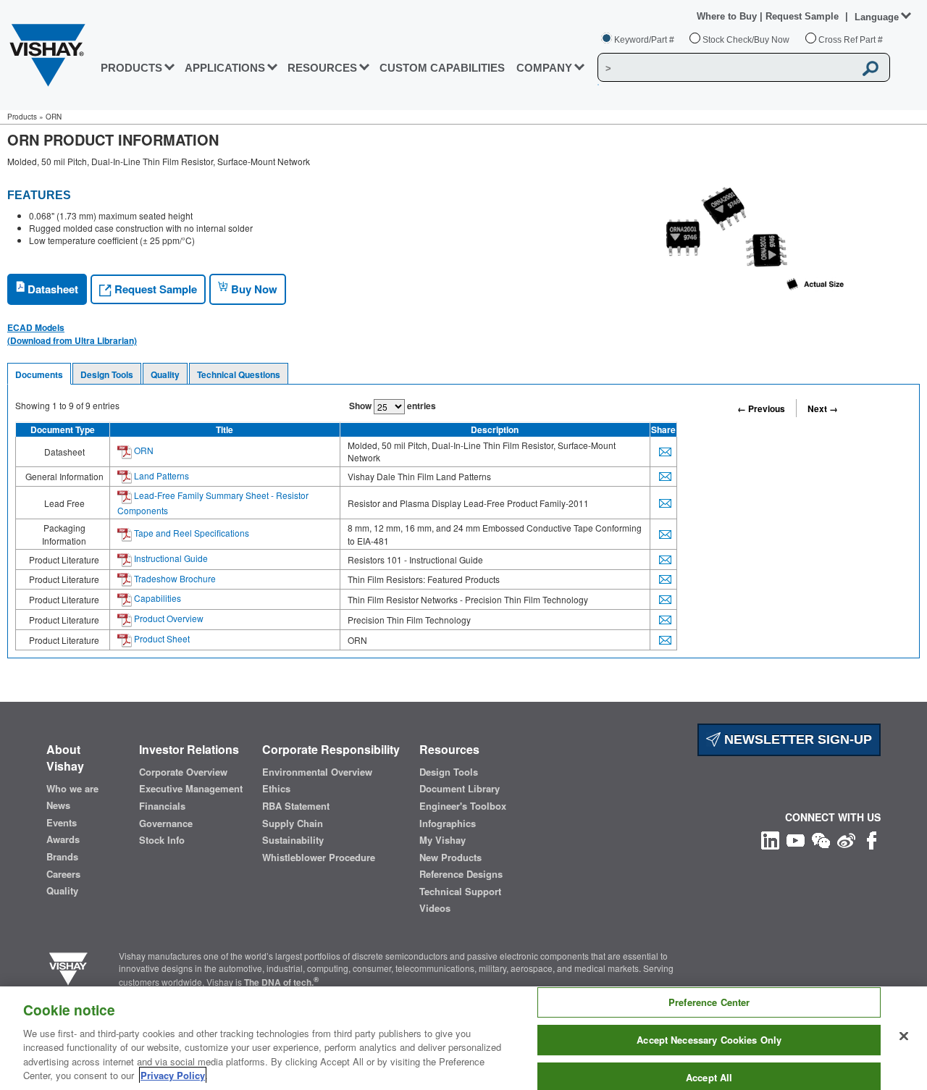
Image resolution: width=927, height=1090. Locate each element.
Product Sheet (161, 638)
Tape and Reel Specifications (190, 533)
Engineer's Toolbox (462, 806)
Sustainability (293, 840)
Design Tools (106, 374)
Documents (39, 374)
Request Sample (154, 289)
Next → (823, 408)
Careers (63, 874)
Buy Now (252, 289)
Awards (63, 839)
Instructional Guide (170, 558)
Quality (165, 374)
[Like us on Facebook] (872, 838)
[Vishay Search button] (871, 68)
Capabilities (156, 598)
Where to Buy (728, 16)
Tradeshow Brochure (174, 578)
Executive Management (191, 788)
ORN (143, 450)
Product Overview (168, 618)
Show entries (392, 405)
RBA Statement (296, 806)
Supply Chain (292, 823)
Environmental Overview (317, 772)
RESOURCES (322, 68)
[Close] (904, 1036)
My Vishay (442, 840)
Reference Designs (461, 874)
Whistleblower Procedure (318, 857)
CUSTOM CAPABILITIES (442, 68)
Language (877, 17)
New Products (450, 857)
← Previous (761, 408)
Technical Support (460, 891)
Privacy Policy (172, 1075)
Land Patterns (160, 475)
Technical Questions (238, 374)
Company (544, 68)
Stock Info (162, 840)
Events (61, 822)
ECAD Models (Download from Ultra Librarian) (72, 334)
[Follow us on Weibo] (846, 838)
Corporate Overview (183, 772)
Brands (62, 856)
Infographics (447, 823)
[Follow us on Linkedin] (770, 838)
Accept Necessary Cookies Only (709, 1040)
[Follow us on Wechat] (821, 838)
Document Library (459, 788)
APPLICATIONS (225, 68)
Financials (162, 806)
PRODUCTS (131, 68)
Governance (166, 823)
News (58, 805)
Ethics (276, 788)
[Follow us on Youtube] (796, 838)
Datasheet (51, 289)
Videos (434, 908)
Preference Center (709, 1003)
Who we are (72, 788)
